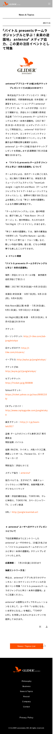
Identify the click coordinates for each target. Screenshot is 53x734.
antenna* (25, 472)
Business (27, 686)
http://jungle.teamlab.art (25, 511)
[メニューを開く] (49, 4)
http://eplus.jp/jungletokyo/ (31, 359)
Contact (26, 707)
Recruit (26, 697)
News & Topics (26, 691)
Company (26, 702)
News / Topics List (26, 646)
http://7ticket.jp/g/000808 (19, 382)
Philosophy (27, 681)
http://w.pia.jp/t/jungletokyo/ (20, 371)
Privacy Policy (26, 717)
